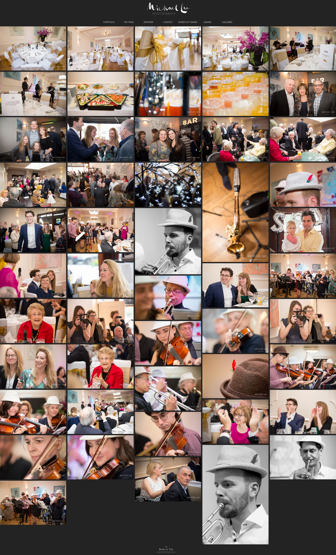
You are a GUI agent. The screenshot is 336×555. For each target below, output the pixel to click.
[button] (228, 552)
